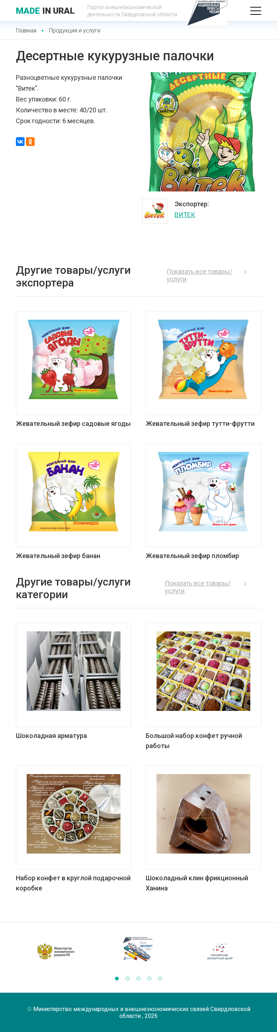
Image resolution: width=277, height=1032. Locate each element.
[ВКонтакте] (20, 141)
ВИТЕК (185, 215)
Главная (26, 30)
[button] (117, 978)
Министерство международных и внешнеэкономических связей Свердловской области (141, 1012)
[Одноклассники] (30, 141)
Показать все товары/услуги (199, 275)
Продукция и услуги (74, 30)
